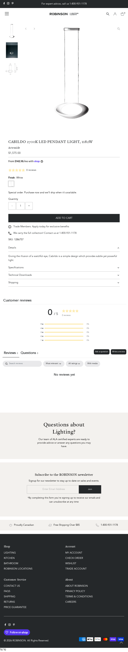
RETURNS (9, 602)
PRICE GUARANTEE (15, 607)
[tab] (29, 353)
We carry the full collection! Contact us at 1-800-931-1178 (44, 233)
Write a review (118, 352)
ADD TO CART (64, 218)
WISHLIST (70, 563)
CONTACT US (12, 586)
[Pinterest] (12, 4)
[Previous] (26, 28)
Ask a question (101, 352)
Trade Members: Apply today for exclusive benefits (41, 226)
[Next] (34, 28)
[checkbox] (92, 364)
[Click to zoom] (118, 28)
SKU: (11, 239)
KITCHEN (9, 558)
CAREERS (70, 602)
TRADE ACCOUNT (76, 569)
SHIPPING (9, 597)
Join (90, 489)
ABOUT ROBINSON (76, 586)
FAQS (7, 591)
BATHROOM (11, 563)
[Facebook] (4, 4)
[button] (65, 324)
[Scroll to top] (121, 643)
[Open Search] (107, 13)
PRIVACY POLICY (75, 591)
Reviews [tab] (11, 353)
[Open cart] (122, 13)
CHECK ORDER (74, 558)
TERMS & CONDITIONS (79, 597)
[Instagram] (8, 4)
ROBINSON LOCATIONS (18, 569)
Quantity (13, 199)
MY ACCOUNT (73, 553)
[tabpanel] (64, 386)
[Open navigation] (7, 14)
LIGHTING (10, 553)
